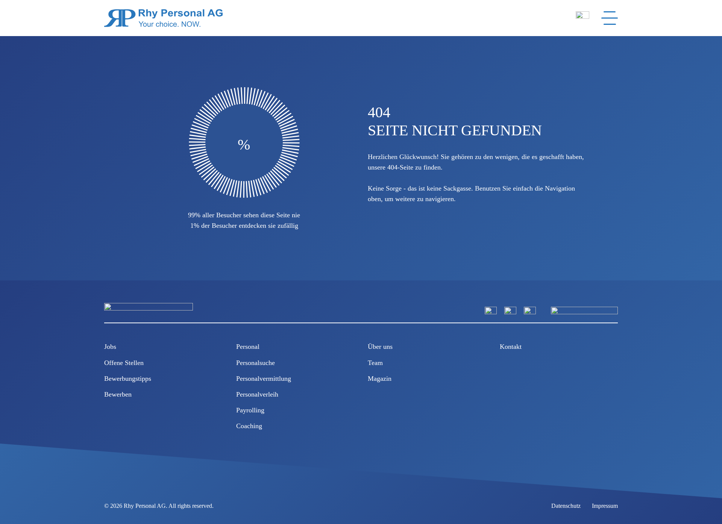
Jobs (110, 346)
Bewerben (118, 394)
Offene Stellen (124, 362)
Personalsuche (255, 362)
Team (375, 362)
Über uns (380, 346)
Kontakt (511, 346)
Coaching (249, 426)
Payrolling (250, 410)
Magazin (379, 378)
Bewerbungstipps (127, 378)
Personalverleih (257, 394)
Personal (247, 346)
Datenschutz (566, 506)
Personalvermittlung (263, 378)
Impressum (605, 506)
